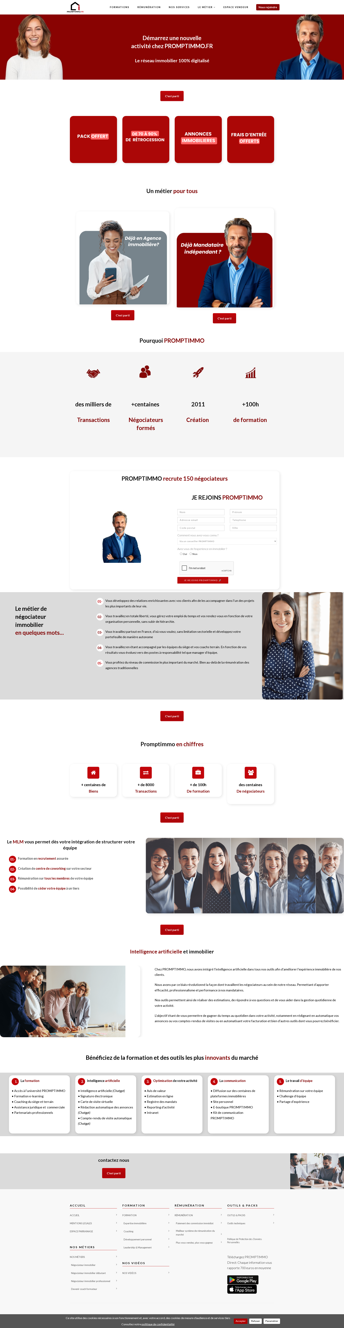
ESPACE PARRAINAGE (81, 1231)
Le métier (205, 7)
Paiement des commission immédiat (194, 1223)
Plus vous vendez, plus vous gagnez (194, 1242)
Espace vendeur (236, 7)
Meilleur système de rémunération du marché (195, 1232)
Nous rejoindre (268, 7)
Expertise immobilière (135, 1223)
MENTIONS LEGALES (81, 1223)
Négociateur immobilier (83, 1265)
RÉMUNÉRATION (184, 1215)
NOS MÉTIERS (77, 1257)
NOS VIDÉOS (129, 1273)
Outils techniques (236, 1223)
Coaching (128, 1231)
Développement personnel (138, 1239)
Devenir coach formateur (84, 1289)
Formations (119, 7)
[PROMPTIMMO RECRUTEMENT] (75, 7)
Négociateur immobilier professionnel (90, 1281)
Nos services (179, 7)
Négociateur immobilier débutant (88, 1273)
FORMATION (129, 1215)
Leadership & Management (138, 1247)
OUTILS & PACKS (236, 1215)
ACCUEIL (74, 1215)
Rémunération (149, 7)
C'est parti (172, 96)
